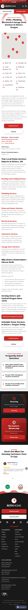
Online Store (18, 534)
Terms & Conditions (7, 602)
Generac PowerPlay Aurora (19, 538)
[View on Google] (4, 463)
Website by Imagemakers (14, 604)
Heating (3, 532)
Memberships (14, 437)
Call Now (13, 131)
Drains (2, 539)
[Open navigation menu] (26, 6)
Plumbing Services (9, 194)
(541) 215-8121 (9, 143)
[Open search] (23, 6)
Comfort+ (17, 532)
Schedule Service (13, 126)
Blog (16, 551)
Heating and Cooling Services (13, 179)
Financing (14, 410)
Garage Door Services (10, 247)
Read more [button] (6, 473)
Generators (4, 544)
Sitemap (24, 602)
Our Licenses (14, 526)
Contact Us (17, 556)
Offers (16, 549)
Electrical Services (9, 221)
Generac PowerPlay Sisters (19, 543)
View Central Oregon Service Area (12, 316)
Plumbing (3, 537)
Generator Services (9, 234)
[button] (1, 468)
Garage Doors (4, 546)
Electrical (3, 541)
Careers (16, 553)
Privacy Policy (17, 602)
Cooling (3, 534)
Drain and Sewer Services (12, 208)
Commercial (4, 549)
